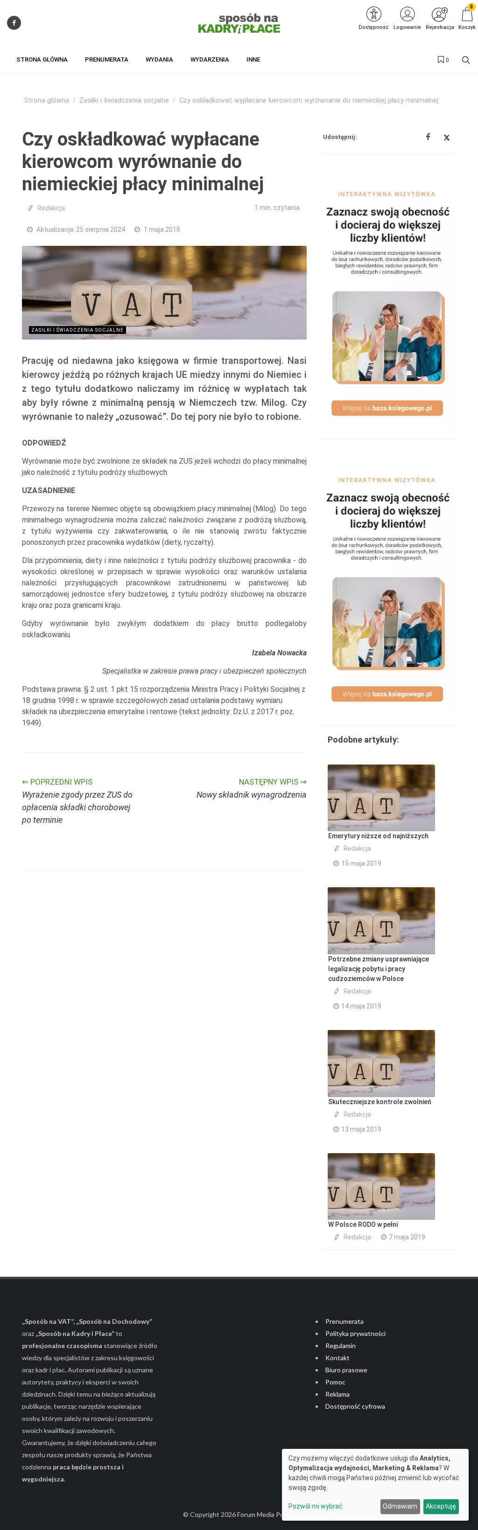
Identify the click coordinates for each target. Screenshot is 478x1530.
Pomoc (335, 1382)
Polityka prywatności (355, 1333)
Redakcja (51, 208)
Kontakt (337, 1358)
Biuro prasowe (346, 1370)
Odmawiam (400, 1506)
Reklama (337, 1394)
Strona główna (46, 100)
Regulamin (340, 1345)
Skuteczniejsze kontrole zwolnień (379, 1102)
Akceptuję (441, 1506)
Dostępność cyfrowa (355, 1406)
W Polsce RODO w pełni (363, 1224)
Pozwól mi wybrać (315, 1506)
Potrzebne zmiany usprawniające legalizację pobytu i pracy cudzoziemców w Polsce (378, 968)
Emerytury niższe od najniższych (378, 836)
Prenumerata (344, 1321)
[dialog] (375, 1485)
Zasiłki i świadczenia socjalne (124, 100)
